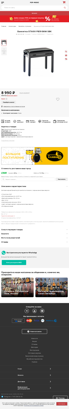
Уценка (34, 362)
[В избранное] (58, 102)
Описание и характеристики (13, 186)
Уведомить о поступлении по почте (14, 106)
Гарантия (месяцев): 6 (8, 216)
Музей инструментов (34, 359)
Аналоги (5, 234)
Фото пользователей (10, 238)
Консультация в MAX (14, 262)
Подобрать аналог (8, 102)
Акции (34, 341)
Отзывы (4, 242)
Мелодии (34, 347)
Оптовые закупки (34, 353)
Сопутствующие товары (12, 230)
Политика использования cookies (34, 405)
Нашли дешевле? (24, 93)
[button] (2, 287)
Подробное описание (7, 140)
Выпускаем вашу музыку (34, 356)
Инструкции (34, 350)
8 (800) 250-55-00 (18, 394)
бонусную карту (12, 95)
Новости (34, 338)
